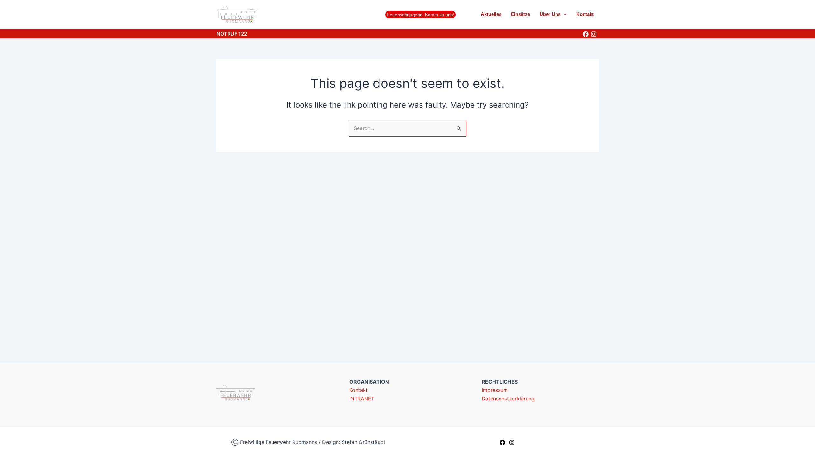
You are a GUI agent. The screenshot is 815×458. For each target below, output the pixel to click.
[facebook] (587, 34)
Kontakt (585, 14)
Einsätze (520, 14)
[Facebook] (502, 442)
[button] (408, 14)
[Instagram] (512, 442)
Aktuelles (491, 14)
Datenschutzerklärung (508, 398)
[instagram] (595, 34)
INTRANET (361, 398)
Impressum (495, 390)
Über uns (550, 14)
